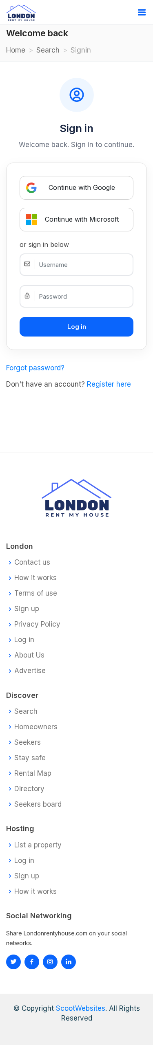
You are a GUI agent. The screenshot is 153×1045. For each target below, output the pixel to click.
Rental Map (32, 773)
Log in (24, 639)
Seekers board (38, 804)
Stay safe (30, 758)
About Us (29, 655)
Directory (29, 788)
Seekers (27, 742)
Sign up (26, 608)
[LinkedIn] (50, 962)
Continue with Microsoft (82, 219)
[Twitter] (13, 962)
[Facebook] (31, 962)
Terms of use (35, 593)
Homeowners (36, 727)
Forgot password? (35, 368)
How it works (35, 577)
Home (15, 50)
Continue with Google (82, 187)
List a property (38, 845)
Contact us (32, 562)
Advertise (30, 670)
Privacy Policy (37, 624)
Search (48, 50)
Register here (109, 384)
